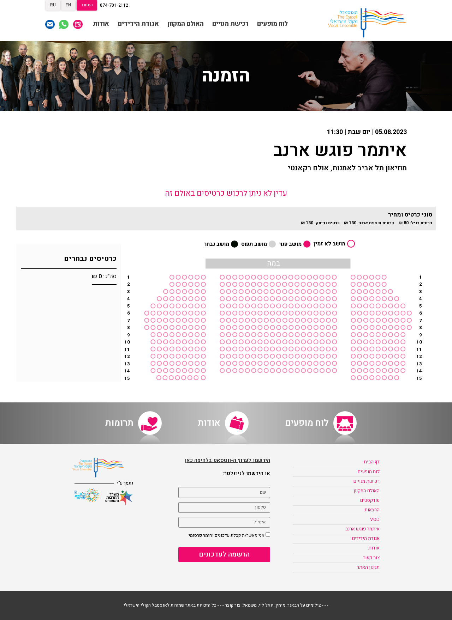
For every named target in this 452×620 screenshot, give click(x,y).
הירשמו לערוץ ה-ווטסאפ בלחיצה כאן (227, 460)
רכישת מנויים (230, 24)
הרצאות (372, 509)
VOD (375, 519)
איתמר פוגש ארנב (362, 529)
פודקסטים (370, 500)
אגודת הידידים (138, 24)
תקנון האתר (368, 567)
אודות (101, 24)
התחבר (87, 5)
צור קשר (371, 557)
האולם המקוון (185, 24)
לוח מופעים (272, 24)
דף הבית (372, 462)
